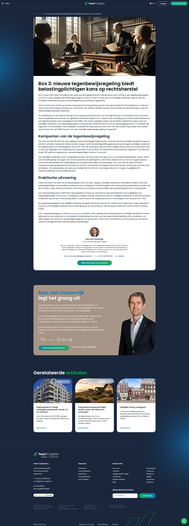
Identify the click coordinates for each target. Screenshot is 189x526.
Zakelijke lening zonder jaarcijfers (67, 505)
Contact (116, 471)
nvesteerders (76, 213)
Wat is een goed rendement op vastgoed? (68, 509)
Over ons (116, 468)
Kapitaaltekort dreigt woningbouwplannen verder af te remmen (52, 409)
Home (35, 14)
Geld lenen (82, 474)
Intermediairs (83, 479)
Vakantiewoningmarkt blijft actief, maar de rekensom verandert (92, 409)
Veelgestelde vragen (121, 474)
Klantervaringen (119, 479)
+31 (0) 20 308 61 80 (42, 478)
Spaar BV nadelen (63, 507)
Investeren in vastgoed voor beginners (118, 507)
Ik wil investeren (84, 471)
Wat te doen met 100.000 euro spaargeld (42, 507)
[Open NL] (155, 3)
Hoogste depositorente (89, 505)
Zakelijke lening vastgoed (133, 407)
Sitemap (150, 482)
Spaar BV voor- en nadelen (90, 507)
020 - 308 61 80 (89, 347)
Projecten (150, 471)
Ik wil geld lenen (84, 476)
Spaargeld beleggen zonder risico (116, 505)
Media (149, 476)
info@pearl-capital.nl (43, 481)
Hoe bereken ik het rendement (91, 509)
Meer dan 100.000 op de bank (40, 509)
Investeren (82, 468)
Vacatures (117, 476)
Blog (41, 14)
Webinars (150, 474)
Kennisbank (151, 468)
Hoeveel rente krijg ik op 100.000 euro (42, 505)
